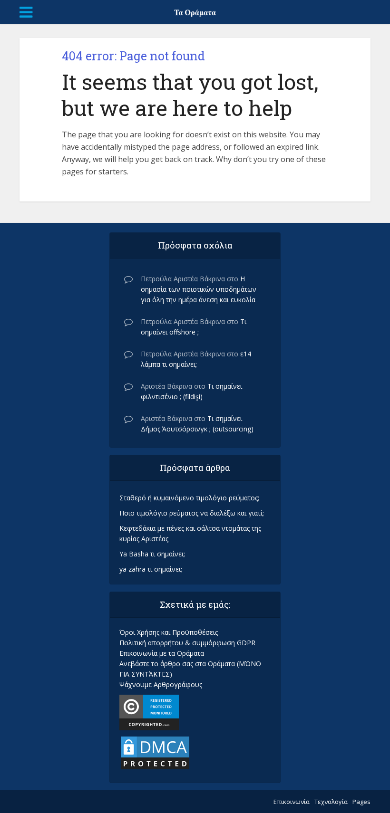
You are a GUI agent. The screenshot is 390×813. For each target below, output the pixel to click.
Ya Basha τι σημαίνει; (152, 553)
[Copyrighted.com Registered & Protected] (149, 711)
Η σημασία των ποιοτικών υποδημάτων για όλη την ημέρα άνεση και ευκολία (198, 289)
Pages (361, 801)
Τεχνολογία (331, 801)
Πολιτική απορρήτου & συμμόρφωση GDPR (187, 642)
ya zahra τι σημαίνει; (150, 569)
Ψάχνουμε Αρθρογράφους (160, 684)
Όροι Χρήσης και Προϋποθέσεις (168, 632)
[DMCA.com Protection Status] (155, 751)
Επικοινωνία (291, 801)
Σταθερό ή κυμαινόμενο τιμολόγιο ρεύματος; (189, 497)
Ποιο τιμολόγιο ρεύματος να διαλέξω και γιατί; (191, 512)
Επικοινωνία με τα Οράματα (161, 653)
